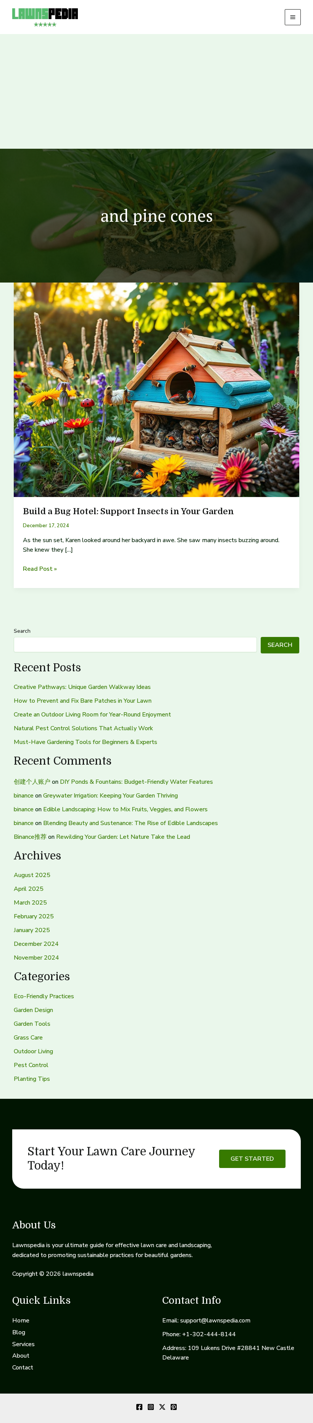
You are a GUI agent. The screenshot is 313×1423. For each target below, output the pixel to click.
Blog (18, 1332)
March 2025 (30, 902)
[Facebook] (139, 1407)
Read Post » (40, 569)
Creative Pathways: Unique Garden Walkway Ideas (82, 687)
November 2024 (36, 958)
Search (22, 631)
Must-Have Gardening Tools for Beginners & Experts (85, 742)
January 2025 (32, 930)
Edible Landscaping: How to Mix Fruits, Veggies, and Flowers (125, 809)
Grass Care (28, 1037)
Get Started (252, 1159)
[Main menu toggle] (293, 17)
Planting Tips (32, 1079)
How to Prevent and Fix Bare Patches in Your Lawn (83, 701)
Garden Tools (32, 1024)
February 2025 (34, 916)
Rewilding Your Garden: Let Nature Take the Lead (123, 837)
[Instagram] (150, 1407)
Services (23, 1344)
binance (24, 795)
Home (20, 1320)
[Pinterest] (173, 1407)
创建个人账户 (32, 782)
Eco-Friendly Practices (44, 996)
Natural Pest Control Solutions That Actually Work (83, 728)
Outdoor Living (33, 1051)
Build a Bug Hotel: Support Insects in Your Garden (128, 511)
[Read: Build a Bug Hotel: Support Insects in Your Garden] (156, 389)
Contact (22, 1367)
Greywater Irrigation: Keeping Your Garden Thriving (110, 795)
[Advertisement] (156, 91)
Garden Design (33, 1010)
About (20, 1356)
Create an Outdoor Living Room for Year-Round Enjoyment (92, 714)
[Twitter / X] (162, 1407)
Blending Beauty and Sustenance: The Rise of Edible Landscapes (130, 823)
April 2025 (29, 889)
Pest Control (31, 1065)
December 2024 (36, 944)
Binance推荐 (30, 837)
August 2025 (32, 875)
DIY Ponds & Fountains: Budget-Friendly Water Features (136, 782)
